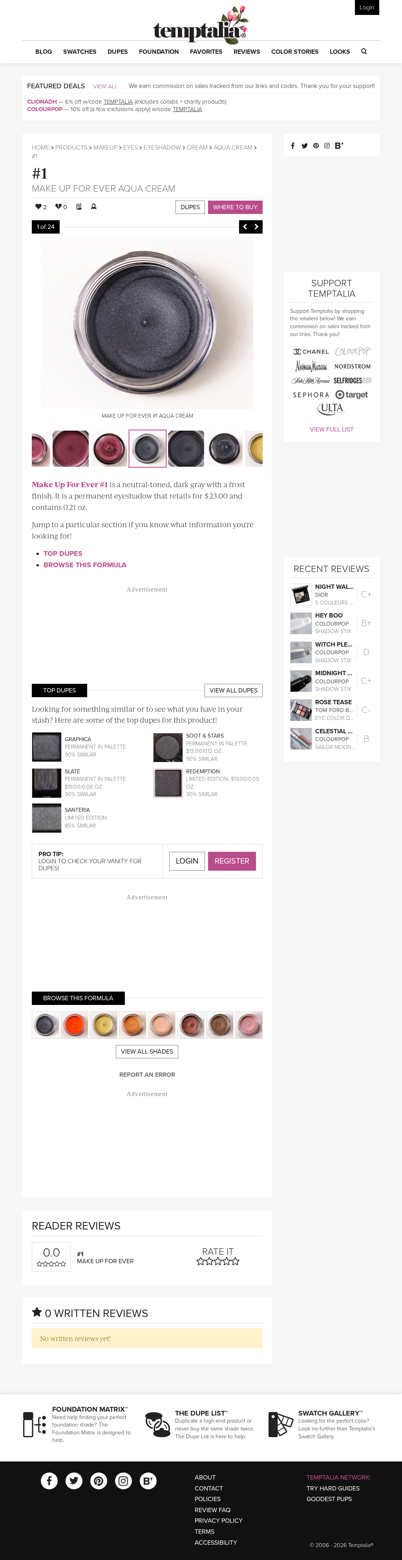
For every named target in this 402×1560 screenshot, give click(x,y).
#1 (40, 172)
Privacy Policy (219, 1521)
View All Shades (147, 1052)
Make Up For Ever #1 (70, 484)
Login (367, 7)
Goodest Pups (329, 1499)
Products (71, 148)
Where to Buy (235, 207)
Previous (245, 227)
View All (105, 86)
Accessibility (216, 1543)
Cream (197, 148)
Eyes (130, 148)
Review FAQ (212, 1510)
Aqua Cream (233, 148)
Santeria (77, 810)
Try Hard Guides (333, 1488)
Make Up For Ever (74, 188)
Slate (72, 771)
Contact (209, 1488)
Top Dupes (63, 553)
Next (257, 227)
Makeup (105, 148)
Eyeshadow (162, 148)
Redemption (203, 771)
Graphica (78, 739)
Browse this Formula (85, 565)
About (205, 1477)
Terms (204, 1532)
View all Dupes (234, 690)
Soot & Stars (205, 736)
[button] (44, 52)
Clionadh (42, 101)
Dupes (190, 207)
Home (40, 148)
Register (232, 861)
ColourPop (44, 109)
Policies (208, 1499)
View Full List (332, 429)
